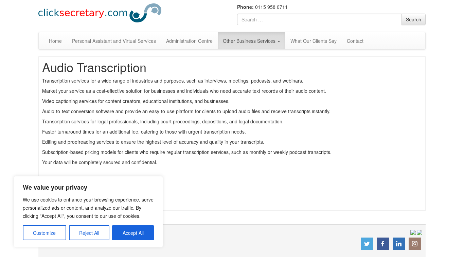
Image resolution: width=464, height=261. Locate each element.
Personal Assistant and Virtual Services (114, 40)
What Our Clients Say (313, 40)
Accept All (133, 232)
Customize (44, 232)
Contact (355, 40)
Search (413, 19)
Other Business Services (250, 40)
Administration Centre (189, 40)
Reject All (89, 232)
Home (55, 40)
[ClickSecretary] (99, 12)
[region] (88, 211)
